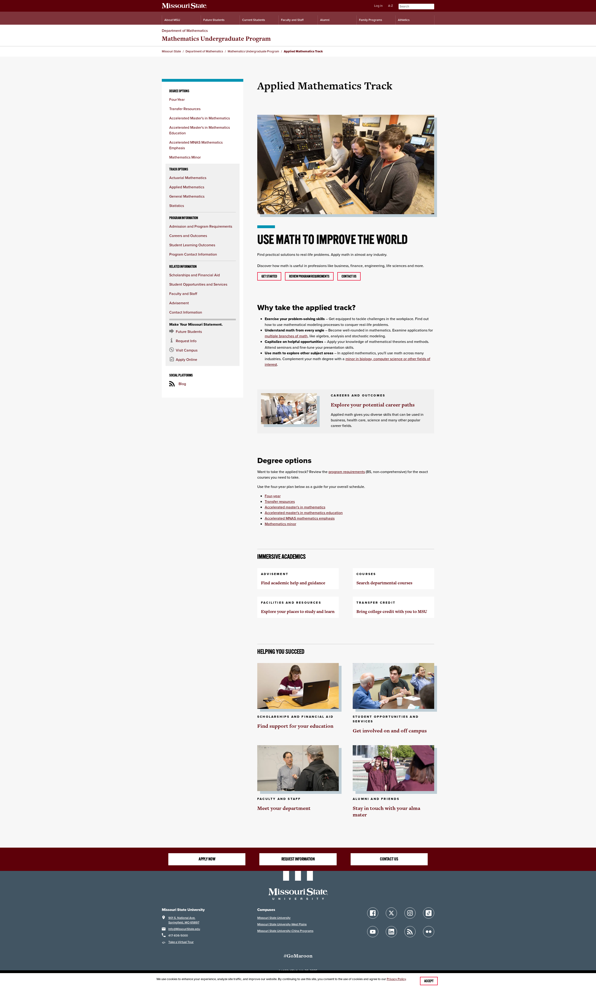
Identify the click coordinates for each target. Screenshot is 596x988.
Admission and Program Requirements (200, 226)
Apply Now (207, 859)
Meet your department (284, 808)
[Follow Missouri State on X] (391, 913)
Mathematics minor (280, 523)
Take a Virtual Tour (181, 942)
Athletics (404, 20)
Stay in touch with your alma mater (386, 811)
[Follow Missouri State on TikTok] (428, 913)
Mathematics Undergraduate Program (216, 38)
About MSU (172, 20)
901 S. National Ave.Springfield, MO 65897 (183, 920)
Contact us (349, 276)
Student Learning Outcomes (192, 244)
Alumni (324, 20)
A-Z (390, 5)
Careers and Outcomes (188, 235)
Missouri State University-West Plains (282, 924)
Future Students (213, 20)
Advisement (179, 302)
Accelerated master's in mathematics (295, 507)
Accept (428, 981)
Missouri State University (274, 918)
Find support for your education (295, 726)
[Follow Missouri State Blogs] (410, 931)
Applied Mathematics (186, 186)
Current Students (253, 20)
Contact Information (185, 312)
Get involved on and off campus (390, 730)
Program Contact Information (193, 254)
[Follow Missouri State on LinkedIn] (391, 931)
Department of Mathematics (185, 30)
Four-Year (177, 99)
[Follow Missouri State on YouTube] (372, 931)
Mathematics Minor (185, 157)
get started (269, 276)
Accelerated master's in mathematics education (304, 512)
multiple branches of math (286, 335)
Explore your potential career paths (373, 404)
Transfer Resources (184, 108)
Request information (298, 859)
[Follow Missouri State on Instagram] (410, 913)
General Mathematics (186, 196)
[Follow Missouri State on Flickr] (428, 931)
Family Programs (370, 20)
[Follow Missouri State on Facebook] (372, 913)
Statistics (176, 205)
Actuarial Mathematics (187, 177)
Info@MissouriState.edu (184, 929)
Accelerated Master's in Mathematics (199, 118)
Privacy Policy (396, 979)
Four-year (273, 495)
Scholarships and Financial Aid (194, 274)
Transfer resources (280, 501)
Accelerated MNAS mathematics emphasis (300, 518)
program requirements (346, 471)
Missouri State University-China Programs (285, 931)
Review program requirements (309, 276)
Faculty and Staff (292, 20)
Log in (378, 5)
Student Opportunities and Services (198, 284)
